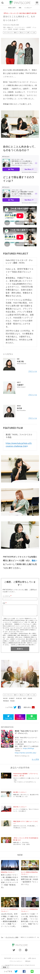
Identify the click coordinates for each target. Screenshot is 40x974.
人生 (34, 32)
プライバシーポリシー (16, 961)
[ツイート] (14, 707)
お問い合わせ (32, 958)
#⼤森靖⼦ (12, 698)
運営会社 (27, 961)
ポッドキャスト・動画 (10, 32)
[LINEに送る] (32, 971)
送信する (20, 649)
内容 (4, 603)
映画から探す (12, 7)
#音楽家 (12, 701)
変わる (21, 32)
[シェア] (18, 707)
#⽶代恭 (5, 698)
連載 (20, 7)
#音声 (24, 698)
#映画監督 (6, 701)
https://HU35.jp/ (28, 748)
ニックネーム (6, 596)
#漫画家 (30, 698)
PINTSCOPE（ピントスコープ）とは (14, 958)
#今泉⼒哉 (19, 698)
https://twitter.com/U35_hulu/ (25, 753)
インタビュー (28, 7)
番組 (33, 560)
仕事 (28, 32)
